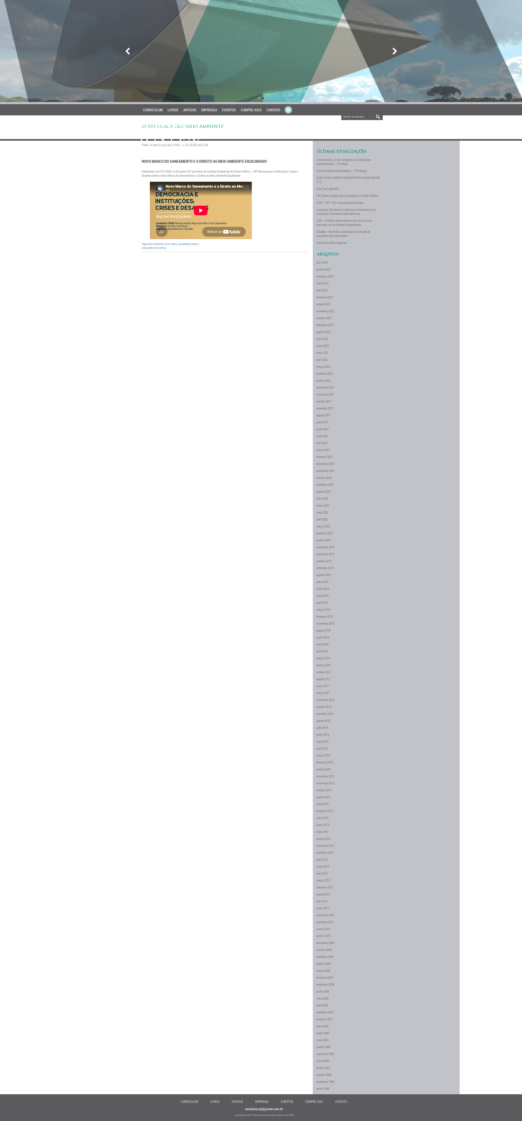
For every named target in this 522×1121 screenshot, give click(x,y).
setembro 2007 (325, 1012)
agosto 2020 (323, 491)
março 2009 (323, 970)
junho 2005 (322, 1033)
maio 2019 (322, 596)
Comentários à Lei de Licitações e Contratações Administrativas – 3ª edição (343, 162)
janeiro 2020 (323, 540)
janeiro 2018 (323, 665)
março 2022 (323, 366)
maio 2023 (322, 283)
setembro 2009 (325, 957)
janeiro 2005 (323, 1047)
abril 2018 (322, 651)
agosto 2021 (323, 415)
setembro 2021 (325, 408)
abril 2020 (322, 519)
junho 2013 (322, 825)
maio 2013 (322, 832)
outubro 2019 (324, 561)
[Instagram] (288, 110)
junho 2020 (322, 505)
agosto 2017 (323, 679)
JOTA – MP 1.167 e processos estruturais (339, 203)
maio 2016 (322, 741)
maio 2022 (322, 353)
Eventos (229, 109)
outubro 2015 (324, 790)
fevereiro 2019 (324, 616)
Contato (273, 109)
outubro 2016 (324, 707)
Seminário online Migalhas (331, 243)
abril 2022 (322, 360)
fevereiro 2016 (324, 762)
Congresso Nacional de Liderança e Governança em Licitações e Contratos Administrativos (346, 211)
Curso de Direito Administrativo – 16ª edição (341, 171)
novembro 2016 (325, 700)
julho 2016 (322, 727)
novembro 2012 (325, 846)
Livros (173, 109)
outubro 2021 (324, 401)
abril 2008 (322, 1005)
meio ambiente (155, 244)
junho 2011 (322, 908)
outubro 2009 (324, 950)
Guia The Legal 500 (327, 189)
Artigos (189, 109)
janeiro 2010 (323, 936)
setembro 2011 (325, 887)
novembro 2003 (325, 1054)
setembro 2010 (325, 922)
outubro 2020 (324, 478)
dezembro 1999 (325, 1082)
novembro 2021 (325, 394)
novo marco (170, 244)
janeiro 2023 (323, 304)
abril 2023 (322, 290)
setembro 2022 (325, 325)
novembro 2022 (325, 311)
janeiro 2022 (323, 380)
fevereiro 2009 (324, 977)
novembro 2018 (325, 623)
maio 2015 (322, 804)
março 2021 (323, 450)
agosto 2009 (323, 964)
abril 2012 (322, 873)
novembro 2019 (325, 554)
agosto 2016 (323, 721)
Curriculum (153, 109)
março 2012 (323, 880)
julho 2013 (322, 818)
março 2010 (323, 929)
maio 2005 (322, 1040)
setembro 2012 (325, 852)
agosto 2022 (323, 332)
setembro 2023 (325, 276)
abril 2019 (322, 603)
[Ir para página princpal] (170, 159)
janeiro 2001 (323, 1068)
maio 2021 (322, 436)
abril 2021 (322, 443)
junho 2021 (322, 429)
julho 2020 (322, 498)
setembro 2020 (325, 484)
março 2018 (323, 658)
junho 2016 (322, 734)
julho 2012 (322, 859)
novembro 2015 (325, 783)
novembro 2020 (325, 471)
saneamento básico (188, 244)
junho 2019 (322, 589)
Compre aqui (251, 109)
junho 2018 (322, 637)
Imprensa (209, 109)
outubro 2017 (324, 672)
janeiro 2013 (323, 839)
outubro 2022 (324, 318)
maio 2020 (322, 512)
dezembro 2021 (325, 387)
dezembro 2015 (325, 776)
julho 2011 (322, 901)
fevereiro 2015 (324, 811)
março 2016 (323, 755)
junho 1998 (322, 1088)
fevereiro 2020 (324, 533)
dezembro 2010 (325, 915)
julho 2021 (322, 422)
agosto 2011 (323, 894)
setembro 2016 (325, 714)
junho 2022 (322, 346)
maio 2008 (322, 998)
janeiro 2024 (323, 269)
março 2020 (323, 526)
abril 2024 (322, 262)
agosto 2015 (323, 797)
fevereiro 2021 (324, 457)
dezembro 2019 (325, 547)
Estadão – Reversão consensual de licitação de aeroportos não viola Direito (343, 234)
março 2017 (323, 693)
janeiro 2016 (323, 769)
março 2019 (323, 609)
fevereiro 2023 (324, 297)
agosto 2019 (323, 575)
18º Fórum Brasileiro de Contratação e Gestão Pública (347, 196)
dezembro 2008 (325, 984)
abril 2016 (322, 748)
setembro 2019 (325, 568)
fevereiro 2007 (324, 1019)
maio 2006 (322, 1026)
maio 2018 (322, 644)
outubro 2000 (324, 1075)
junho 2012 (322, 866)
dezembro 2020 (325, 464)
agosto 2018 (323, 630)
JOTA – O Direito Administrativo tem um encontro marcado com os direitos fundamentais (344, 222)
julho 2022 (322, 339)
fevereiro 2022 (324, 373)
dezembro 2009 (325, 943)
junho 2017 (322, 686)
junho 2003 (322, 1061)
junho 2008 (322, 991)
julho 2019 (322, 582)
